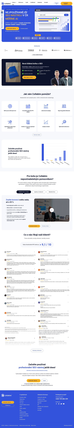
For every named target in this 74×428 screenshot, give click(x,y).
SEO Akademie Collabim (42, 401)
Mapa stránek (33, 425)
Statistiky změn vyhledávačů (43, 406)
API (38, 404)
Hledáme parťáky (23, 412)
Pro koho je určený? (24, 28)
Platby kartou (22, 399)
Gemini (18, 24)
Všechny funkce (37, 134)
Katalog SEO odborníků (42, 397)
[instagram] (59, 404)
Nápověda (39, 402)
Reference (21, 2)
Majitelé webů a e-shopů (24, 191)
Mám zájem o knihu (28, 77)
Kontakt (46, 2)
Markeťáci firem (52, 191)
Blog (20, 410)
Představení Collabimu (24, 413)
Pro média (39, 408)
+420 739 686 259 (62, 399)
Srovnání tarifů (22, 419)
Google (21, 22)
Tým (13, 4)
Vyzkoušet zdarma (65, 3)
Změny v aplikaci (23, 408)
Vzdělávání (32, 2)
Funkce (13, 2)
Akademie (40, 2)
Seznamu (7, 24)
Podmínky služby (23, 397)
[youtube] (63, 404)
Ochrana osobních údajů (24, 415)
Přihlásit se (56, 3)
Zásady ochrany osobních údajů (24, 425)
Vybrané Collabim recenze (25, 404)
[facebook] (56, 404)
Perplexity (23, 24)
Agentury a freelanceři (38, 191)
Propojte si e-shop (41, 399)
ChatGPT (13, 24)
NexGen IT (70, 425)
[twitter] (61, 404)
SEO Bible (39, 410)
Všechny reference (36, 350)
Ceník (27, 2)
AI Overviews (27, 22)
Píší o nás (21, 402)
